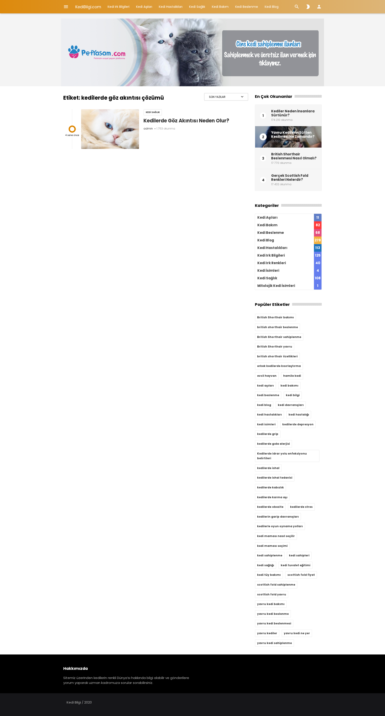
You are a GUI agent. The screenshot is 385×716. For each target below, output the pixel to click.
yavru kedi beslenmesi (274, 623)
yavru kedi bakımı (271, 604)
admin (148, 128)
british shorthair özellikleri (277, 356)
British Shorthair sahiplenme (279, 337)
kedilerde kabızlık (270, 487)
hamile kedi (292, 376)
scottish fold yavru (271, 594)
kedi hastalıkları (269, 414)
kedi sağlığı (265, 565)
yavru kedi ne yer (297, 633)
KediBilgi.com (88, 7)
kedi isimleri (266, 424)
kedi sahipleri (299, 555)
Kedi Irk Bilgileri (118, 6)
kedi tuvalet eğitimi (295, 565)
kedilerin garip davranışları (278, 516)
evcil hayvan (266, 376)
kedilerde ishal (268, 468)
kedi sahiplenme (269, 555)
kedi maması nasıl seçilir (276, 536)
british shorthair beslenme (277, 327)
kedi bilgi (293, 395)
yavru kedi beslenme (273, 614)
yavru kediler (267, 633)
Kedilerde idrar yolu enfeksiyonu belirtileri (282, 456)
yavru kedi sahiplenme (274, 643)
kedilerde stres (301, 507)
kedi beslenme (268, 395)
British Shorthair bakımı (275, 317)
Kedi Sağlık (197, 6)
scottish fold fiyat (301, 575)
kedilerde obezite (270, 507)
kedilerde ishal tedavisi (274, 477)
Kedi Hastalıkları (170, 6)
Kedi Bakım (220, 6)
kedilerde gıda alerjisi (273, 444)
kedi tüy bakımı (269, 575)
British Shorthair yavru (274, 346)
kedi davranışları (291, 405)
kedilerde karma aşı (272, 497)
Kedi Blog (272, 6)
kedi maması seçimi (272, 546)
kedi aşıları (265, 385)
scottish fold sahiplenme (276, 584)
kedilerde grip (267, 434)
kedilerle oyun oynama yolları (280, 526)
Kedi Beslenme (246, 6)
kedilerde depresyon (297, 424)
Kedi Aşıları (144, 6)
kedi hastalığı (299, 414)
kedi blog (264, 405)
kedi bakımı (289, 385)
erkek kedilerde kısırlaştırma (279, 366)
